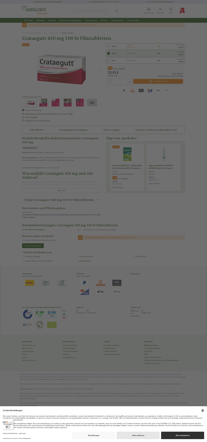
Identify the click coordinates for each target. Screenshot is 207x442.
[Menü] (12, 420)
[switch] (8, 426)
